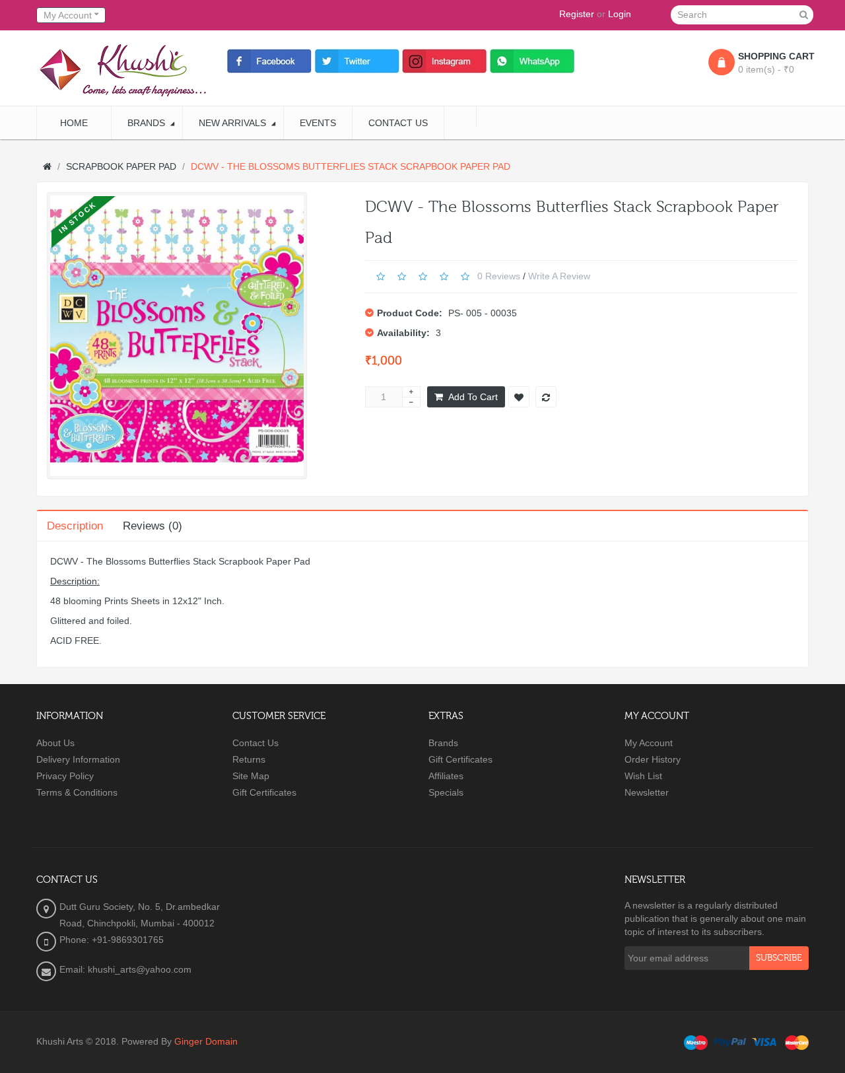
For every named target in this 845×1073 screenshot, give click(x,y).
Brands (443, 743)
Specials (445, 792)
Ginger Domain (206, 1041)
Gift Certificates (264, 792)
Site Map (250, 776)
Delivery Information (78, 759)
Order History (653, 759)
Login (619, 14)
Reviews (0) (152, 526)
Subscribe (779, 958)
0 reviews (498, 276)
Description (75, 526)
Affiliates (445, 776)
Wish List (643, 776)
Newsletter (647, 792)
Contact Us (255, 743)
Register (576, 14)
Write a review (559, 276)
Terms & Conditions (77, 792)
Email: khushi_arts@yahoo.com (125, 969)
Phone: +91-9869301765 (111, 939)
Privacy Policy (65, 776)
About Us (55, 743)
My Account (649, 743)
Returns (248, 759)
